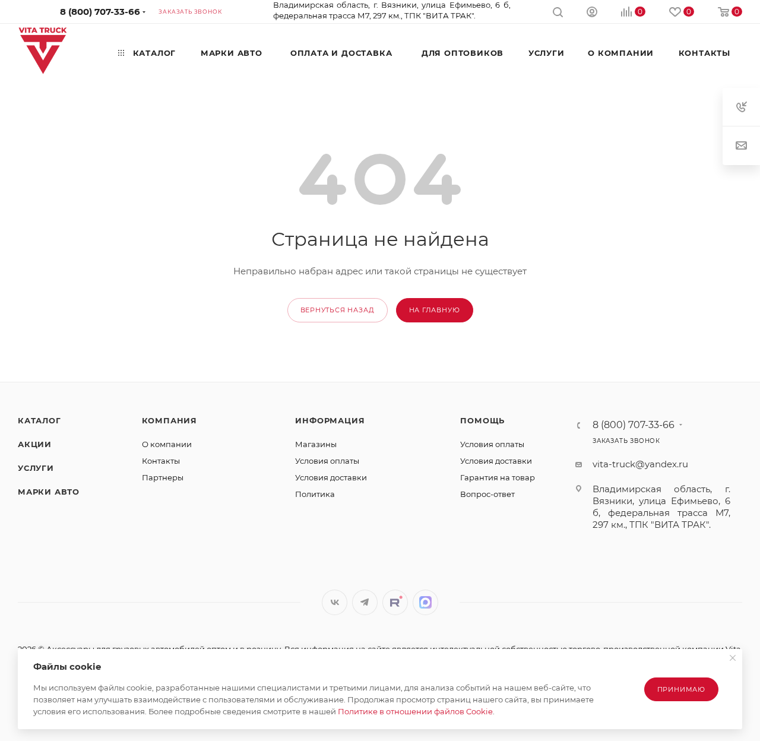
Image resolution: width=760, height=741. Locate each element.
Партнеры (162, 477)
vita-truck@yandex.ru (640, 464)
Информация (330, 420)
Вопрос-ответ (487, 494)
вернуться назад (337, 310)
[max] (425, 602)
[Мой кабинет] (592, 13)
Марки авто (49, 491)
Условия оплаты (327, 461)
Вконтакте (334, 602)
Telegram (365, 602)
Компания (169, 420)
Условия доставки (331, 477)
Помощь (482, 420)
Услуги (36, 468)
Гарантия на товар (497, 477)
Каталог (39, 420)
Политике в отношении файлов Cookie (415, 711)
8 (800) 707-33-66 (100, 11)
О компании (167, 444)
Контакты (161, 461)
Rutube (395, 602)
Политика (315, 494)
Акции (35, 444)
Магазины (316, 444)
